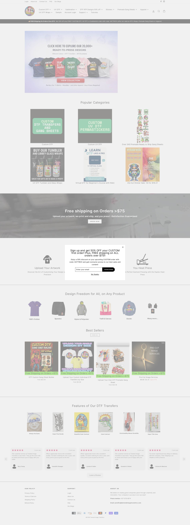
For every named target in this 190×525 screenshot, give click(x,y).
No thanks (95, 274)
